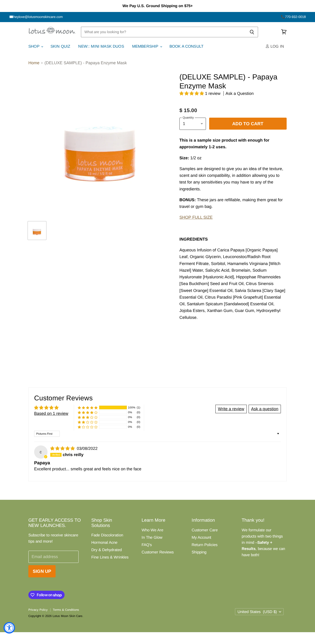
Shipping (199, 552)
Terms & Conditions (66, 609)
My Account (201, 537)
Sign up (42, 571)
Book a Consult (186, 46)
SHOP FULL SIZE (196, 217)
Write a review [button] (231, 409)
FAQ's (147, 545)
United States (257, 612)
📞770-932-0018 (293, 17)
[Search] (252, 32)
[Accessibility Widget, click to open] (9, 628)
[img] (63, 448)
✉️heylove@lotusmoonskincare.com (36, 17)
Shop (34, 46)
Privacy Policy (38, 609)
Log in (276, 46)
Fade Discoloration (107, 535)
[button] (192, 93)
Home (33, 63)
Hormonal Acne (104, 542)
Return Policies (204, 545)
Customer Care (205, 530)
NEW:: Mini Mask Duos (101, 46)
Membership (146, 46)
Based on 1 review (51, 413)
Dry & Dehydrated (106, 550)
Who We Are (152, 530)
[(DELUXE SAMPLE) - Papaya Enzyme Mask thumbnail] (37, 230)
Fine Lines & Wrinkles (109, 557)
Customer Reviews (158, 552)
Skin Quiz (60, 46)
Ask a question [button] (264, 409)
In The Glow (152, 537)
